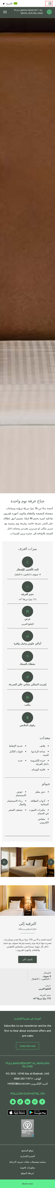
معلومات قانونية (27, 1167)
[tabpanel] (27, 255)
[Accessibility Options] (49, 3)
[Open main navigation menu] (4, 12)
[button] (27, 862)
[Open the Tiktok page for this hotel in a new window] (20, 1102)
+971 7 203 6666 (23, 1078)
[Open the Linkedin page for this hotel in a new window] (27, 1102)
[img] (49, 12)
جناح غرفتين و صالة (27, 929)
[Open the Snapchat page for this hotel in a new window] (13, 1102)
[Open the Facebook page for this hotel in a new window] (42, 1102)
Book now (27, 1183)
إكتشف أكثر (27, 959)
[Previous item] (50, 862)
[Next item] (4, 862)
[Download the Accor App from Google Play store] (37, 1112)
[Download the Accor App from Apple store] (17, 1112)
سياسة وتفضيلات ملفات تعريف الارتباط (27, 1161)
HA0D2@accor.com (18, 1083)
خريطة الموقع (27, 1173)
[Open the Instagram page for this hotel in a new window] (35, 1102)
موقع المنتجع (28, 1150)
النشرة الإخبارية (27, 1156)
